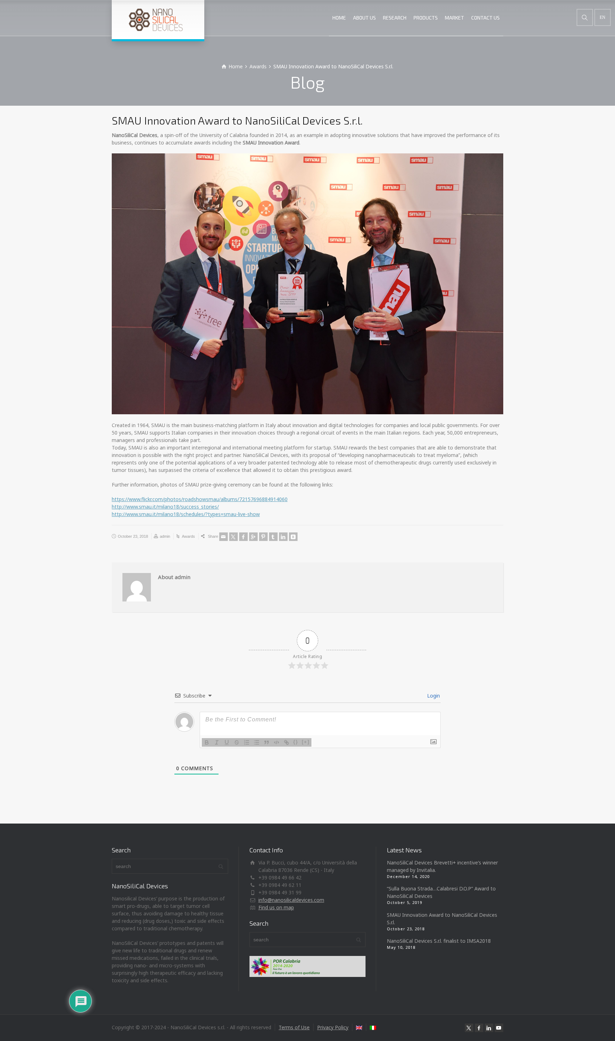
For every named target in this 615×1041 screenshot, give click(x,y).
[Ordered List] (247, 742)
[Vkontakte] (293, 536)
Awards (188, 536)
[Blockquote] (267, 742)
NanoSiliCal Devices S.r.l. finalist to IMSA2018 (439, 940)
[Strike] (237, 742)
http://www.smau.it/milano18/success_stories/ (165, 506)
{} (295, 742)
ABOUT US (364, 18)
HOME (339, 18)
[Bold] (207, 742)
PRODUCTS (426, 18)
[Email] (223, 536)
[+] (306, 742)
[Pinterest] (263, 536)
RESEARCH (394, 18)
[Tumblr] (273, 536)
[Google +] (253, 536)
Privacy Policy (332, 1027)
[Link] (286, 742)
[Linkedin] (283, 536)
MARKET (454, 18)
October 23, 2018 (133, 536)
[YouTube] (499, 1028)
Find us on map (276, 907)
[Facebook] (243, 536)
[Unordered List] (257, 742)
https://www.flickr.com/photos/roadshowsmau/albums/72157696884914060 (200, 499)
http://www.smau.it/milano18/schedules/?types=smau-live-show (186, 514)
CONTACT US (485, 18)
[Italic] (217, 742)
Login (433, 695)
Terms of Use (294, 1027)
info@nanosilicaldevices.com (291, 900)
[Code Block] (277, 742)
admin (165, 536)
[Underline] (227, 742)
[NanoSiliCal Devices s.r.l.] (158, 19)
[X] (233, 536)
